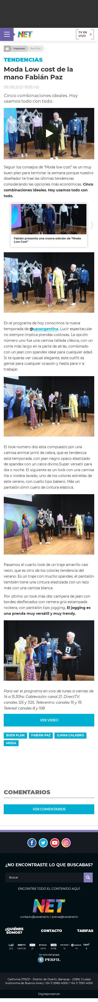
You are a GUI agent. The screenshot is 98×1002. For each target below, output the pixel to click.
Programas (19, 48)
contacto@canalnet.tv (34, 917)
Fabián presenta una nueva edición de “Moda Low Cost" (47, 240)
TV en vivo (82, 34)
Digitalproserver (49, 994)
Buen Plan (35, 48)
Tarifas (85, 930)
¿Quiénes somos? (14, 930)
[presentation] (6, 225)
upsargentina (45, 329)
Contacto (50, 930)
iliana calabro (70, 735)
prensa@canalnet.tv (65, 917)
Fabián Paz (41, 735)
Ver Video (49, 720)
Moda (11, 743)
